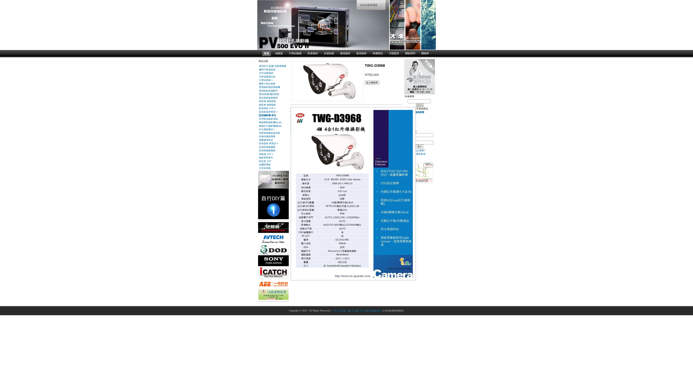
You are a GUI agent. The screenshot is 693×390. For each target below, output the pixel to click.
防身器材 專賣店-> (268, 143)
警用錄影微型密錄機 (269, 87)
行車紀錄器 (295, 53)
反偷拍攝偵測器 (267, 136)
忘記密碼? (419, 150)
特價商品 (378, 53)
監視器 (353, 310)
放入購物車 (372, 82)
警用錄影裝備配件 (268, 90)
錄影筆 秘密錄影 (267, 104)
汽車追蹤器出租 (267, 76)
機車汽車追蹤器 (267, 69)
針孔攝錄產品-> (267, 129)
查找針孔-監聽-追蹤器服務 (272, 66)
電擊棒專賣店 (266, 140)
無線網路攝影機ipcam (270, 122)
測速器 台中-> (266, 154)
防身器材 (313, 53)
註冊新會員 (420, 154)
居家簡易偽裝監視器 (269, 133)
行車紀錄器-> (266, 80)
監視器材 (361, 53)
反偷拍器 (329, 53)
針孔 (346, 310)
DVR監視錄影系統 (268, 119)
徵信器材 (345, 53)
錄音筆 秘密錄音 (267, 101)
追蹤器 (279, 53)
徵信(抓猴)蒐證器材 (269, 94)
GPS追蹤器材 (266, 73)
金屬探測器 (265, 164)
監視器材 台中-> (267, 108)
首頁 (266, 53)
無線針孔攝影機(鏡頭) (270, 126)
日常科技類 (265, 168)
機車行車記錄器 (267, 83)
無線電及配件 (266, 157)
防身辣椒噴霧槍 (267, 150)
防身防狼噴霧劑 (267, 147)
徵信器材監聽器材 (268, 97)
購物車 (425, 53)
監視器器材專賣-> (268, 111)
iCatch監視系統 (369, 5)
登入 (419, 146)
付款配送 (394, 53)
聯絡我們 (410, 53)
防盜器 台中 (265, 161)
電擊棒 (370, 310)
